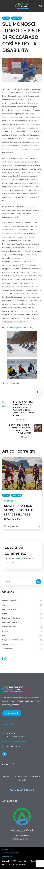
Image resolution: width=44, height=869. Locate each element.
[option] (22, 495)
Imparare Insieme (22, 622)
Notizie (6, 18)
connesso (19, 558)
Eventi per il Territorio (22, 618)
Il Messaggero (15, 327)
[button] (40, 6)
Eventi (22, 614)
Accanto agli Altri (22, 601)
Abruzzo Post (22, 830)
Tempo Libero (22, 649)
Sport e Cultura (22, 644)
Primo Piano (17, 18)
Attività (22, 605)
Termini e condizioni (10, 853)
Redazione (14, 526)
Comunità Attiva (22, 609)
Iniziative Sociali (22, 627)
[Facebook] (4, 754)
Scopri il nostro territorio (22, 640)
